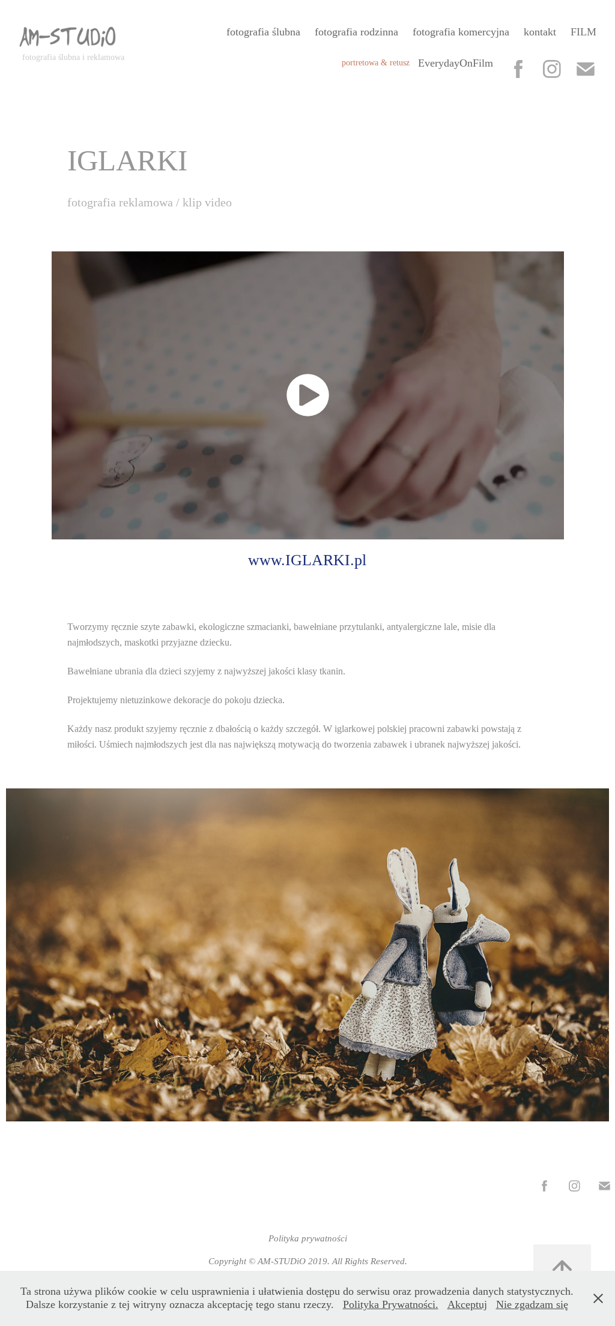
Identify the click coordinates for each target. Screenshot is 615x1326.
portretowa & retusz (376, 62)
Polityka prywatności (307, 1238)
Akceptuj (467, 1304)
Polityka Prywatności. (390, 1304)
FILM (583, 32)
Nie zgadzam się (532, 1304)
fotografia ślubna (263, 32)
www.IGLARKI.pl (307, 560)
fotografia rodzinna (356, 32)
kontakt (540, 32)
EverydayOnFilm (455, 63)
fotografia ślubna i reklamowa (73, 57)
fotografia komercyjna (461, 32)
